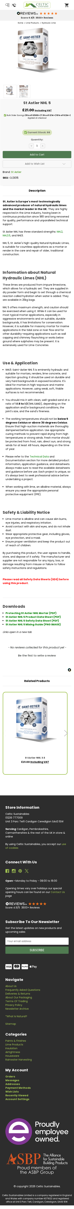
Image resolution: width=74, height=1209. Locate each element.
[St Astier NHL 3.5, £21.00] (35, 724)
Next (66, 733)
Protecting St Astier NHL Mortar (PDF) (31, 613)
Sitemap (10, 1024)
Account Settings (17, 1099)
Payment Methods (18, 1088)
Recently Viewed (16, 1095)
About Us (11, 986)
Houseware (12, 1056)
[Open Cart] (67, 5)
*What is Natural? (16, 1016)
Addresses (12, 1084)
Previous (4, 733)
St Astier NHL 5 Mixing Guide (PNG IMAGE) (33, 624)
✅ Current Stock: (37, 132)
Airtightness (12, 1052)
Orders (10, 1076)
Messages (12, 1080)
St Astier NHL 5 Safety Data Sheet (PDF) (32, 620)
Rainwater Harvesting (18, 1059)
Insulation (11, 1048)
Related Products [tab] (37, 681)
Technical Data (39, 456)
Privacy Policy (13, 1005)
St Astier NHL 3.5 (35, 757)
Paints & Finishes (15, 1041)
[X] (27, 871)
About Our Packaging (18, 997)
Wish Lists (12, 1091)
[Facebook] (7, 871)
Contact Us (58, 892)
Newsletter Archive (17, 1009)
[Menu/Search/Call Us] (11, 5)
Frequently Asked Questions (22, 990)
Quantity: (37, 139)
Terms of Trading (16, 1001)
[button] (37, 13)
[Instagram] (14, 871)
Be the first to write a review (37, 655)
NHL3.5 (6, 235)
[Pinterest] (20, 871)
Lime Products (14, 1044)
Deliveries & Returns (17, 993)
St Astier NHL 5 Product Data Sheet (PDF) (33, 617)
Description (37, 191)
